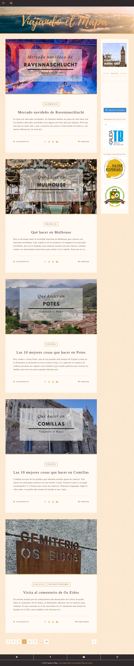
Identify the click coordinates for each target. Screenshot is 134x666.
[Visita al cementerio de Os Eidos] (49, 621)
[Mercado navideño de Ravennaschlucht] (49, 141)
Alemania (51, 104)
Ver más (51, 66)
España (51, 344)
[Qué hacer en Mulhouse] (49, 261)
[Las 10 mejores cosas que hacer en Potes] (49, 381)
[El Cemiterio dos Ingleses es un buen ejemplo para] (109, 104)
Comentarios (83, 622)
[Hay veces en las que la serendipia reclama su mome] (109, 97)
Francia (51, 224)
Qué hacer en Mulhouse (51, 232)
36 (46, 641)
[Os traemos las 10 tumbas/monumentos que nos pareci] (121, 90)
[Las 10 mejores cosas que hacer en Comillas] (49, 501)
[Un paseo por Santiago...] (109, 90)
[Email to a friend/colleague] (57, 141)
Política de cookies (87, 663)
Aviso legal (62, 663)
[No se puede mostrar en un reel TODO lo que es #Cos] (121, 97)
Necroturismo (59, 584)
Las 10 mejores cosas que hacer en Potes (51, 352)
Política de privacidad (73, 663)
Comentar (84, 141)
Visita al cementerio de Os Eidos (51, 592)
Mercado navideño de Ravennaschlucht (51, 112)
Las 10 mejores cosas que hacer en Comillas (51, 472)
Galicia (39, 584)
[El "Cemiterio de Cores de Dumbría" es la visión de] (121, 104)
